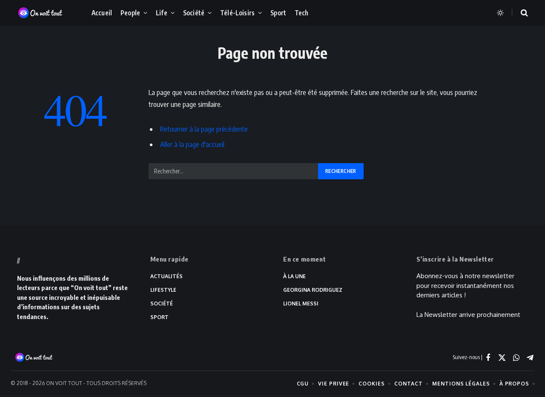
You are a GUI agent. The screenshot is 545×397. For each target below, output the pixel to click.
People (130, 13)
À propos (514, 383)
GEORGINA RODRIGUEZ (312, 290)
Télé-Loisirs (237, 13)
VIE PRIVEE (333, 383)
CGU (303, 383)
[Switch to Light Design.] (500, 12)
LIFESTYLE (163, 290)
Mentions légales (461, 383)
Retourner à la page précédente (204, 128)
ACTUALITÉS (166, 276)
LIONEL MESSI (300, 303)
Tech (302, 13)
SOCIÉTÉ (161, 303)
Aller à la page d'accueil (192, 144)
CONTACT (408, 383)
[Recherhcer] (519, 13)
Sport (278, 13)
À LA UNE (294, 276)
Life (161, 13)
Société (193, 13)
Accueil (102, 13)
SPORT (159, 317)
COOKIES (371, 383)
